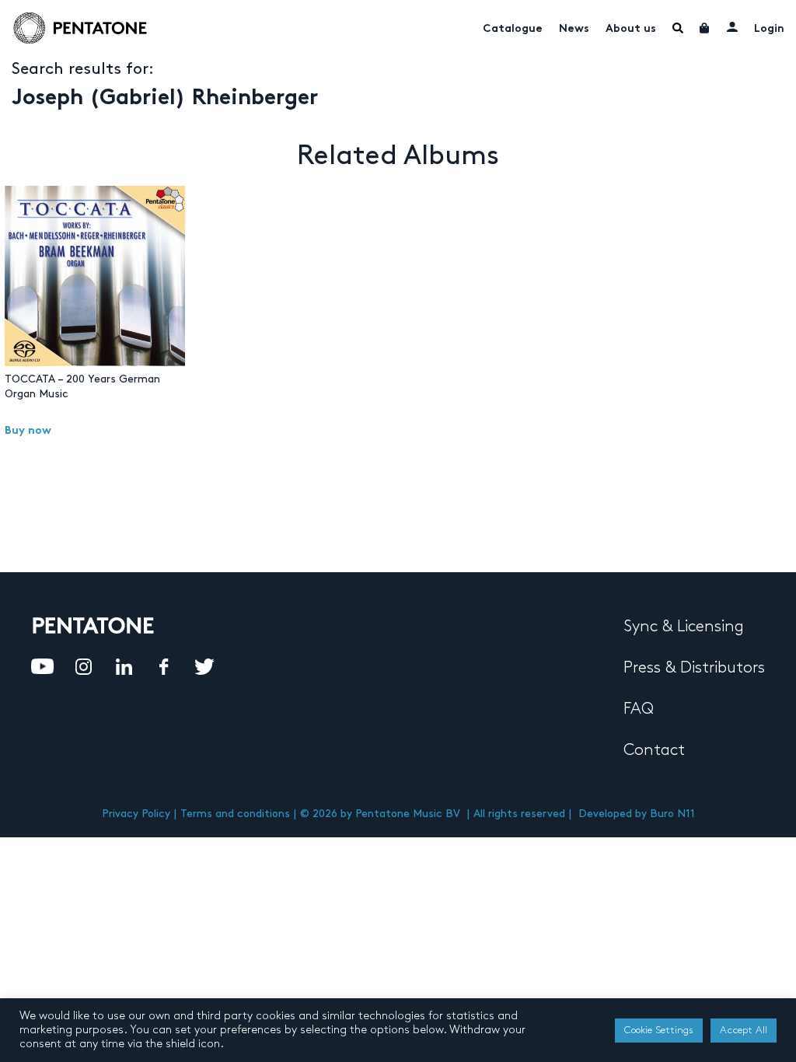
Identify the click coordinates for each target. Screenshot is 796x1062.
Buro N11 (672, 814)
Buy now (28, 431)
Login (769, 29)
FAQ (638, 709)
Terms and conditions (235, 814)
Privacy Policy (136, 814)
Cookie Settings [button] (658, 1030)
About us (631, 29)
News (574, 29)
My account (732, 26)
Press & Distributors (694, 668)
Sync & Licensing (683, 626)
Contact (654, 750)
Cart (705, 28)
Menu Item (677, 28)
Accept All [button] (743, 1030)
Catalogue (513, 29)
